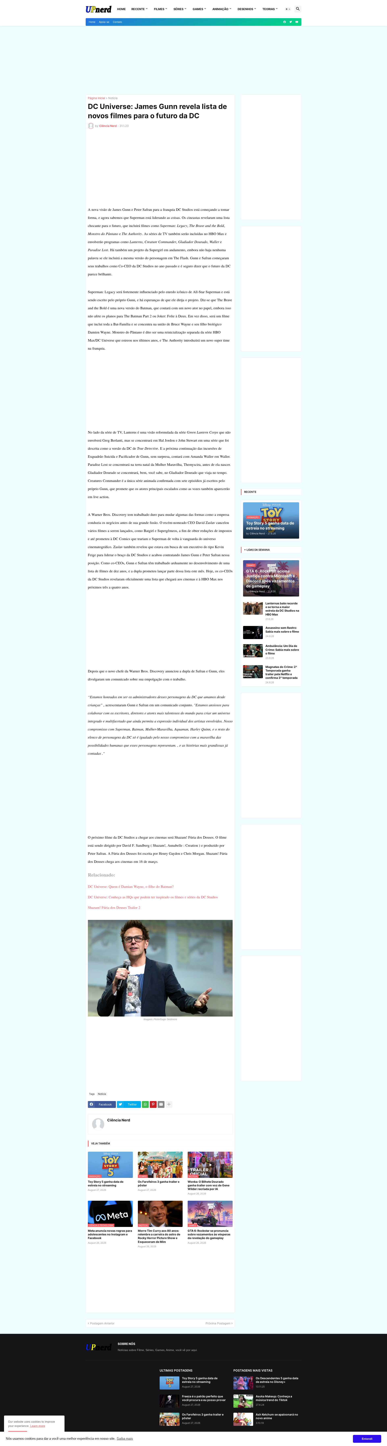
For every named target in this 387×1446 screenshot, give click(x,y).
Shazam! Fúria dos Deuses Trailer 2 (114, 907)
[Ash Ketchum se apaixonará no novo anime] (243, 1419)
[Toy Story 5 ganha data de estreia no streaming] (169, 1383)
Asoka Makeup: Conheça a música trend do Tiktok (274, 1398)
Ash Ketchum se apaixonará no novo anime (277, 1416)
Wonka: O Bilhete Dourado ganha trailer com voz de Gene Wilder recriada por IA (208, 1185)
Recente (138, 9)
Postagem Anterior (102, 1323)
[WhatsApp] (145, 1104)
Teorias (268, 9)
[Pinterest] (153, 1104)
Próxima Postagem (218, 1323)
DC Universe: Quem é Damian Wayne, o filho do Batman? (131, 886)
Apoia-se (104, 21)
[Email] (161, 1104)
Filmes (159, 9)
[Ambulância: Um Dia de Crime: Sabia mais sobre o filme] (253, 650)
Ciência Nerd (118, 1120)
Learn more (37, 1425)
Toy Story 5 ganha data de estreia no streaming (105, 1183)
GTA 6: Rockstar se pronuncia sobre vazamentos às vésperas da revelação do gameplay (209, 1234)
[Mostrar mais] (168, 1104)
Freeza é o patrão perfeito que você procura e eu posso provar (204, 1398)
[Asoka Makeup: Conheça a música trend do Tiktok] (243, 1401)
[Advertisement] (193, 60)
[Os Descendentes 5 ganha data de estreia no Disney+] (243, 1383)
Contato (117, 21)
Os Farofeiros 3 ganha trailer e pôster (158, 1183)
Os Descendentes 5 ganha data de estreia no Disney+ (277, 1379)
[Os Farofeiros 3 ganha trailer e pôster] (169, 1419)
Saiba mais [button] (125, 1438)
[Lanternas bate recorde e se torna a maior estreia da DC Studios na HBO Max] (253, 608)
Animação (220, 9)
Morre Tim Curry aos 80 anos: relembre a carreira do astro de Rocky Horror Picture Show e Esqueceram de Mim (159, 1236)
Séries (178, 9)
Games (198, 9)
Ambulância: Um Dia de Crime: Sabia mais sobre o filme (282, 649)
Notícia (113, 98)
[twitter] (290, 22)
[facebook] (284, 22)
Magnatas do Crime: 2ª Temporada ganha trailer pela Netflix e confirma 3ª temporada (281, 672)
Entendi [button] (367, 1438)
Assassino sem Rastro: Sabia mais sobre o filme (282, 629)
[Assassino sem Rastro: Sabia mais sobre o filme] (253, 632)
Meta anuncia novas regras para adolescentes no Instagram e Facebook (110, 1234)
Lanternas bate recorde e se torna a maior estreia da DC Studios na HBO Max (282, 609)
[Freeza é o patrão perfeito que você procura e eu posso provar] (169, 1401)
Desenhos (245, 9)
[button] (288, 9)
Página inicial (96, 98)
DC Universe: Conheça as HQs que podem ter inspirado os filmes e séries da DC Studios (153, 896)
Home (121, 9)
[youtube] (296, 22)
